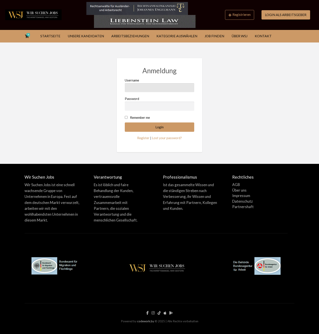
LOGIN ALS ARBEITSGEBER (285, 15)
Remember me (140, 117)
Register (143, 138)
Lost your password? (167, 138)
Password (132, 99)
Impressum (241, 195)
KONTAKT (263, 36)
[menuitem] (239, 14)
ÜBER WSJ (239, 36)
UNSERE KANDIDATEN (86, 36)
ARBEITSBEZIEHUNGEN (130, 36)
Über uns (239, 190)
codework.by (145, 321)
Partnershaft (243, 207)
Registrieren (241, 14)
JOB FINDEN (214, 36)
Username (132, 80)
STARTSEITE (50, 36)
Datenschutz (242, 201)
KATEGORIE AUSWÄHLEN (176, 36)
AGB (236, 184)
